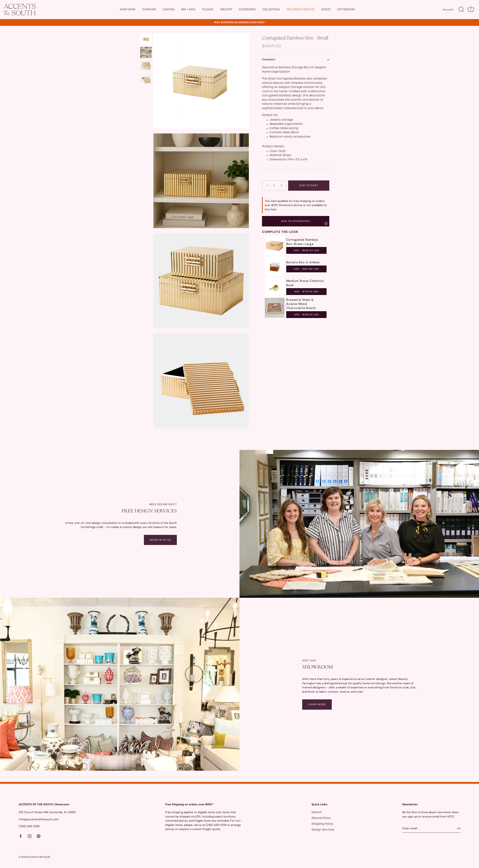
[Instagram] (29, 836)
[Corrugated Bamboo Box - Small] (146, 39)
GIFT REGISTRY (346, 9)
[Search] (461, 9)
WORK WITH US (160, 539)
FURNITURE (149, 9)
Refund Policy (321, 818)
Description (268, 59)
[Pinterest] (38, 836)
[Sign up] (458, 828)
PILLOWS (207, 9)
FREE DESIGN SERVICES (300, 9)
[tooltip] (326, 223)
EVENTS (325, 9)
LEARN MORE (317, 704)
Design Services (323, 830)
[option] (146, 39)
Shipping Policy (322, 824)
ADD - (306, 250)
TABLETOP (226, 9)
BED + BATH (188, 9)
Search (317, 812)
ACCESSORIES (247, 9)
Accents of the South (39, 856)
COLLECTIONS (271, 9)
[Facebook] (20, 836)
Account (448, 9)
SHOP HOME (127, 9)
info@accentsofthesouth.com (39, 819)
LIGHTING (169, 9)
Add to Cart (308, 185)
